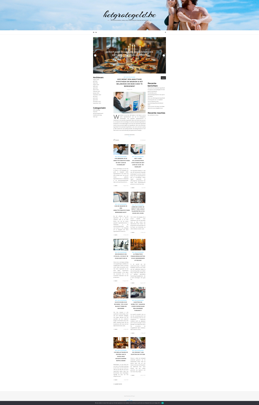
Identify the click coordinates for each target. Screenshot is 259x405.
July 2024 (95, 96)
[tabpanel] (129, 55)
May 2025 (95, 86)
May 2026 (95, 83)
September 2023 (97, 103)
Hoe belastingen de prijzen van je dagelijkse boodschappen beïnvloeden (121, 356)
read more (129, 61)
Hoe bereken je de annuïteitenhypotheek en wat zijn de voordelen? (156, 94)
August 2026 (96, 79)
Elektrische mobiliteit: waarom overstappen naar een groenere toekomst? (138, 306)
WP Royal (133, 396)
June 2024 (95, 98)
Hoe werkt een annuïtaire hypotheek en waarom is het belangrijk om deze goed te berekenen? (156, 89)
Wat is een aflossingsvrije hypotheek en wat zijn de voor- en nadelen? (138, 163)
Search (163, 78)
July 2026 (95, 81)
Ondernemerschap (97, 115)
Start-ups (95, 116)
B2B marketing (96, 110)
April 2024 (95, 99)
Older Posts (118, 384)
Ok (162, 402)
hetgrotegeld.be (129, 14)
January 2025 (96, 93)
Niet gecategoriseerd (129, 48)
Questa (117, 140)
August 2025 (96, 84)
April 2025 (95, 88)
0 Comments (143, 140)
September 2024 (97, 94)
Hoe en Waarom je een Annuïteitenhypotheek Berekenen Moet (155, 103)
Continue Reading (129, 134)
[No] (257, 403)
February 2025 (96, 91)
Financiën (95, 111)
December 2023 (97, 101)
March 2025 (96, 89)
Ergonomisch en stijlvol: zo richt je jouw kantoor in (121, 256)
